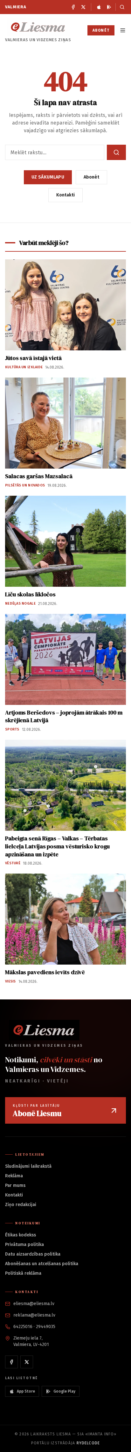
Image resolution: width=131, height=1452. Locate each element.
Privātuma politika (24, 1244)
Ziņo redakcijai (20, 1204)
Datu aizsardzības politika (32, 1254)
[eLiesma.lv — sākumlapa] (38, 27)
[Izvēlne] (122, 30)
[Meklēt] (120, 7)
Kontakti (65, 195)
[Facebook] (73, 7)
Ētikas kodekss (20, 1235)
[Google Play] (109, 7)
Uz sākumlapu (47, 177)
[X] (83, 7)
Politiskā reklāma (23, 1273)
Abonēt (101, 30)
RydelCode (88, 1443)
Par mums (15, 1185)
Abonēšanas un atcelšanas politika (41, 1263)
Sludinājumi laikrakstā (28, 1166)
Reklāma (14, 1176)
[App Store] (99, 7)
